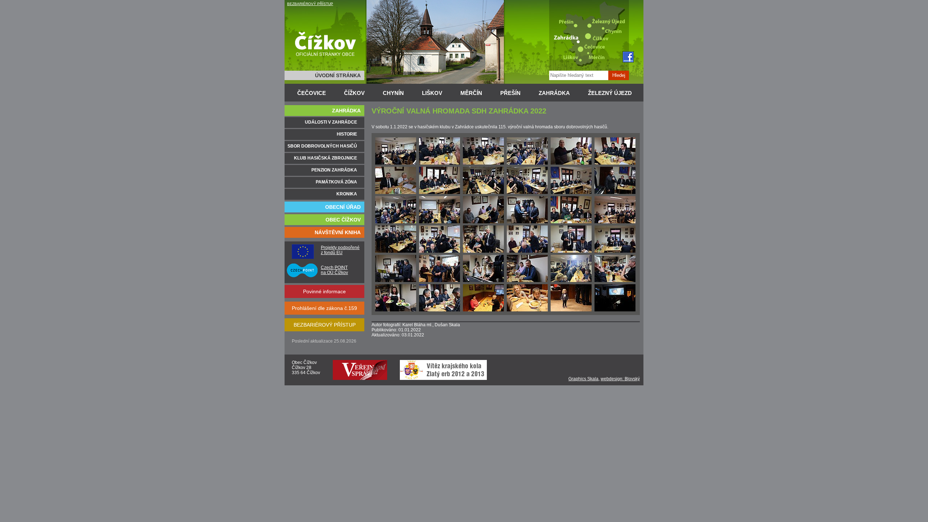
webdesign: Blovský (620, 378)
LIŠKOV (432, 93)
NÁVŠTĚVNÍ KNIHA (338, 232)
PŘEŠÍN (510, 93)
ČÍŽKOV (354, 93)
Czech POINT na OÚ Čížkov (334, 270)
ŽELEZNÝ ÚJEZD (610, 93)
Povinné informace (324, 291)
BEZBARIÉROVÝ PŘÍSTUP (310, 4)
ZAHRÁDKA (554, 93)
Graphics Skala (583, 378)
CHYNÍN (393, 93)
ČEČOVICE (311, 93)
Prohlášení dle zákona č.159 (324, 308)
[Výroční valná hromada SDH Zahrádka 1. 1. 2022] (395, 163)
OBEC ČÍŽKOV (343, 220)
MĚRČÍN (471, 93)
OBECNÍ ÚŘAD (343, 207)
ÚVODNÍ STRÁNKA (338, 75)
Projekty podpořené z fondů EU (340, 250)
